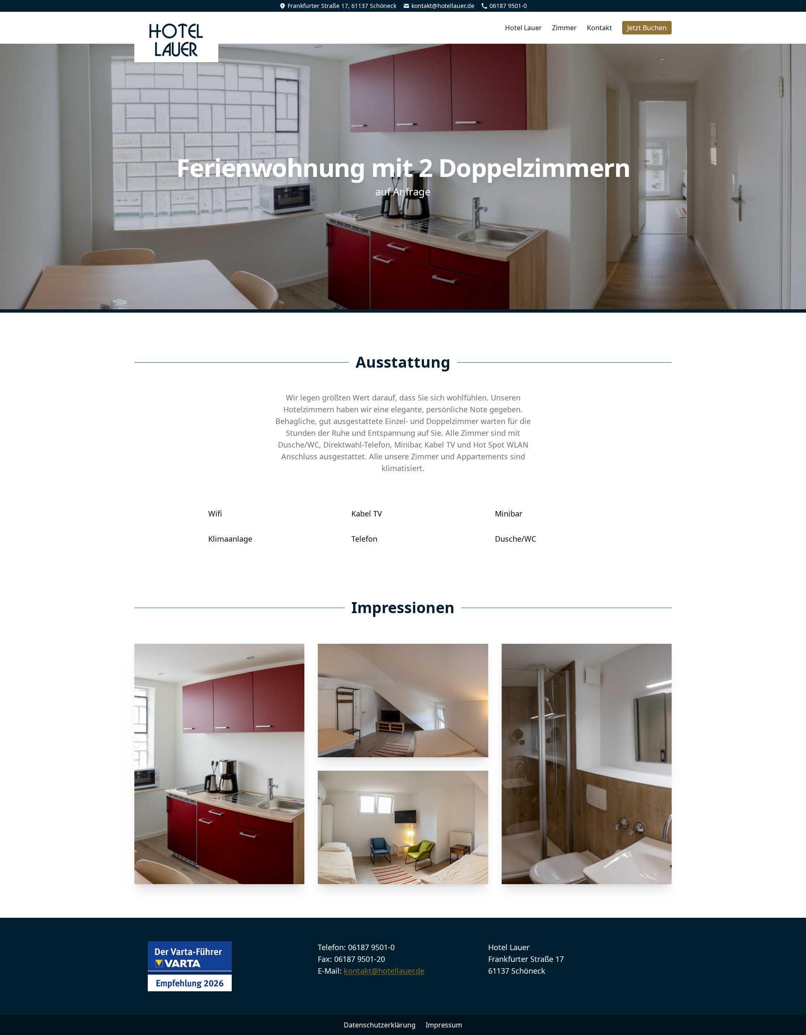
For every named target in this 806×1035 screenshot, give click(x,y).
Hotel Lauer (523, 27)
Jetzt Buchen (647, 27)
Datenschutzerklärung (380, 1025)
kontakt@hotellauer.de (442, 6)
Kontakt (599, 27)
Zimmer (564, 27)
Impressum (444, 1025)
